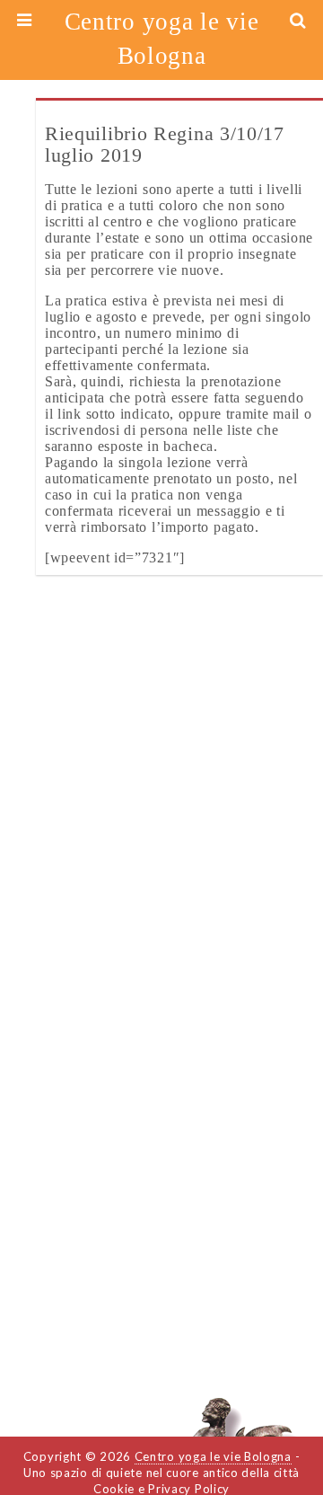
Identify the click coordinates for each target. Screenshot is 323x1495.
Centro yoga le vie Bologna (162, 38)
